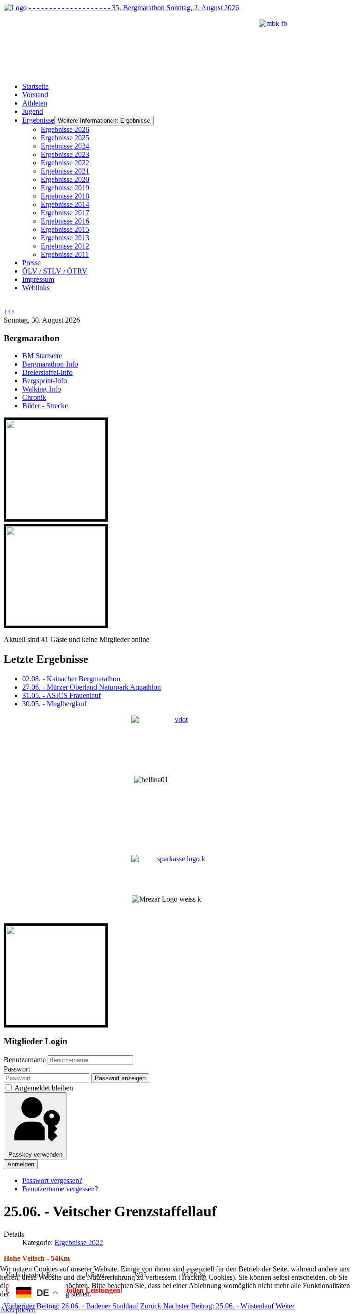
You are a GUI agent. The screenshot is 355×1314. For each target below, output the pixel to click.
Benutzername (25, 1060)
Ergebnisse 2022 (65, 163)
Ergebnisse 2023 (65, 154)
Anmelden (20, 1164)
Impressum (38, 279)
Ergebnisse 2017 (65, 213)
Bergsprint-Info (44, 381)
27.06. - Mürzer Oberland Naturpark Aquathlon (91, 687)
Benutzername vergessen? (60, 1189)
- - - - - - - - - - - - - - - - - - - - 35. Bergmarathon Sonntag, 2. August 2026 (134, 8)
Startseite (35, 86)
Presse (31, 263)
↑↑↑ (9, 312)
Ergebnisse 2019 (65, 188)
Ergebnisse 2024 (65, 146)
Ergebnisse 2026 (65, 129)
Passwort (17, 1069)
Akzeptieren (18, 1310)
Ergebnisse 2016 (65, 221)
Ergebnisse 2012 (65, 246)
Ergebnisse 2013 (65, 238)
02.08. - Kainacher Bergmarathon (71, 679)
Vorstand (35, 95)
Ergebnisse (38, 120)
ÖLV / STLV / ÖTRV (54, 271)
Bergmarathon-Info (50, 364)
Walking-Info (41, 389)
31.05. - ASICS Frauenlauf (61, 695)
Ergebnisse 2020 (65, 179)
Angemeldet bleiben (43, 1088)
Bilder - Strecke (45, 406)
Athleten (34, 103)
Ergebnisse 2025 (65, 138)
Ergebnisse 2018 (65, 196)
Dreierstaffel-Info (47, 372)
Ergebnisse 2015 (65, 229)
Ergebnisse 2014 (65, 204)
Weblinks (35, 288)
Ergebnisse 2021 (65, 171)
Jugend (32, 111)
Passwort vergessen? (52, 1180)
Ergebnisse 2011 (65, 254)
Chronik (34, 397)
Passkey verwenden (35, 1154)
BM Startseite (42, 356)
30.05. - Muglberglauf (54, 704)
